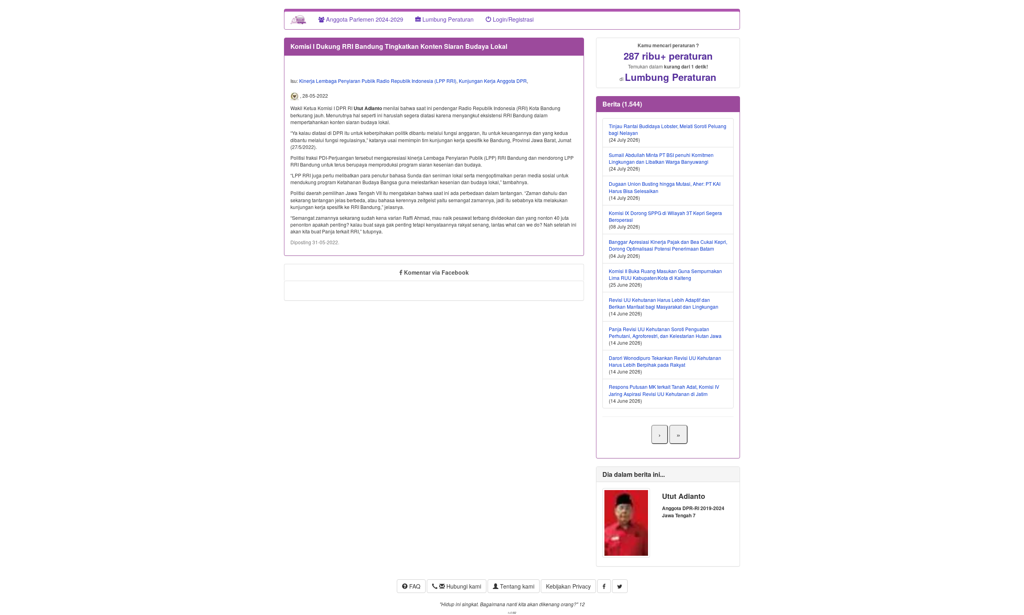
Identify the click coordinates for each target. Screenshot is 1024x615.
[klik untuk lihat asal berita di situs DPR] (295, 95)
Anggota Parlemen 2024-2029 (363, 19)
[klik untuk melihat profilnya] (626, 522)
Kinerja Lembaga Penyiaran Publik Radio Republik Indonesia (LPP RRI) (377, 80)
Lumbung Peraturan (447, 19)
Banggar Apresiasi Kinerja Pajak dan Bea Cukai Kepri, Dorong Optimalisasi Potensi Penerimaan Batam (668, 245)
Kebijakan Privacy (568, 586)
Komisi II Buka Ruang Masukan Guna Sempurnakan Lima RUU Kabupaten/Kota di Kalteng (665, 274)
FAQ (414, 586)
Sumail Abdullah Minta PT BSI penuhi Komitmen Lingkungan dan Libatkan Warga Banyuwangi (661, 158)
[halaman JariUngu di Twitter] (620, 586)
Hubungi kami (463, 586)
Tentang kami (516, 586)
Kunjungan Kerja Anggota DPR (493, 80)
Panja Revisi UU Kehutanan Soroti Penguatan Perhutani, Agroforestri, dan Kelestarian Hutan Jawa (665, 332)
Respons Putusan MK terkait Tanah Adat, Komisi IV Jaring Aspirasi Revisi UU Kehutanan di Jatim (664, 390)
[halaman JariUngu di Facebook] (604, 586)
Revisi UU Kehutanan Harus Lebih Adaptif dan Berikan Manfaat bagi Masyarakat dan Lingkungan (663, 303)
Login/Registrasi (512, 19)
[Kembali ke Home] (298, 19)
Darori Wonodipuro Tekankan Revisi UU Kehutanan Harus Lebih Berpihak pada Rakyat (665, 361)
